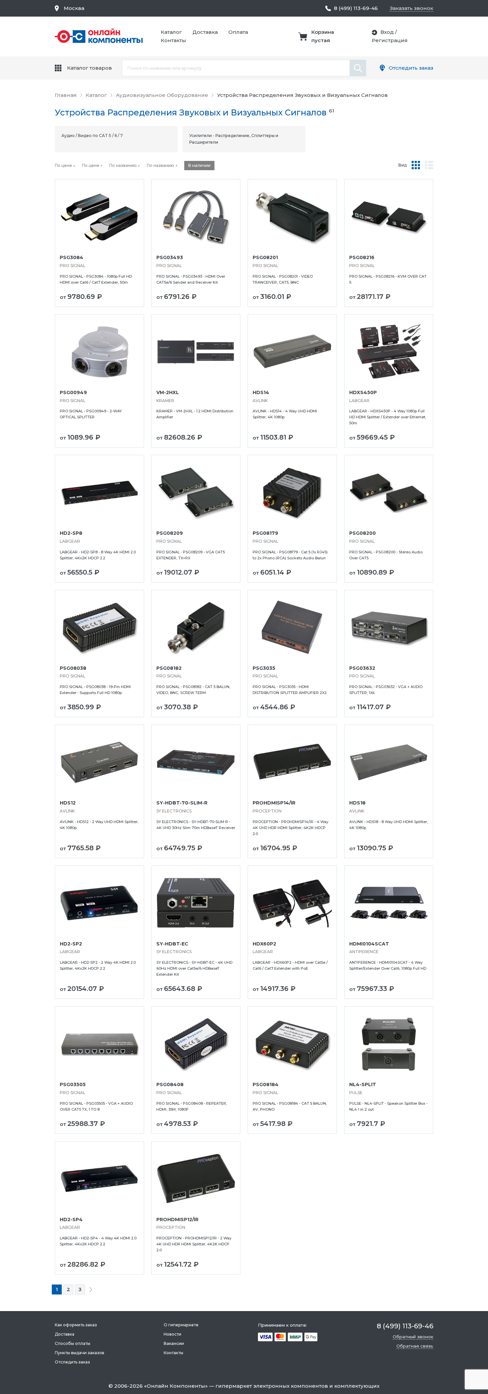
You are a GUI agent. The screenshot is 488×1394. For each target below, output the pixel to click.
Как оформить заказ (76, 1324)
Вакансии (174, 1343)
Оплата (238, 32)
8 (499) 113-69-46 (356, 8)
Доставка (205, 32)
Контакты (173, 40)
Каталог (171, 32)
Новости (172, 1334)
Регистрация (390, 40)
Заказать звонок (411, 8)
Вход (387, 32)
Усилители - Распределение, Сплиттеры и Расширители (233, 139)
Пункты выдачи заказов (79, 1352)
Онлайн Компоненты (176, 1386)
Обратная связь (414, 1346)
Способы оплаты (72, 1343)
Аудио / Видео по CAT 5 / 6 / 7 (92, 135)
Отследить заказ (411, 68)
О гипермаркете (181, 1324)
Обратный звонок (413, 1336)
